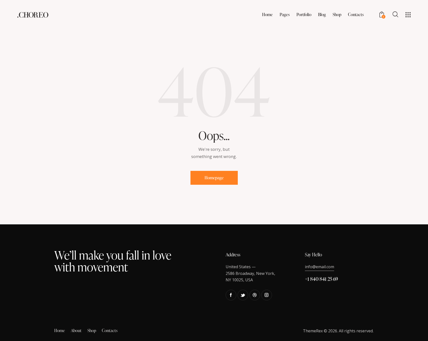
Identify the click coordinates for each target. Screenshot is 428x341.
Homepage (214, 178)
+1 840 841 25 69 (321, 278)
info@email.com (319, 266)
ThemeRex (313, 331)
